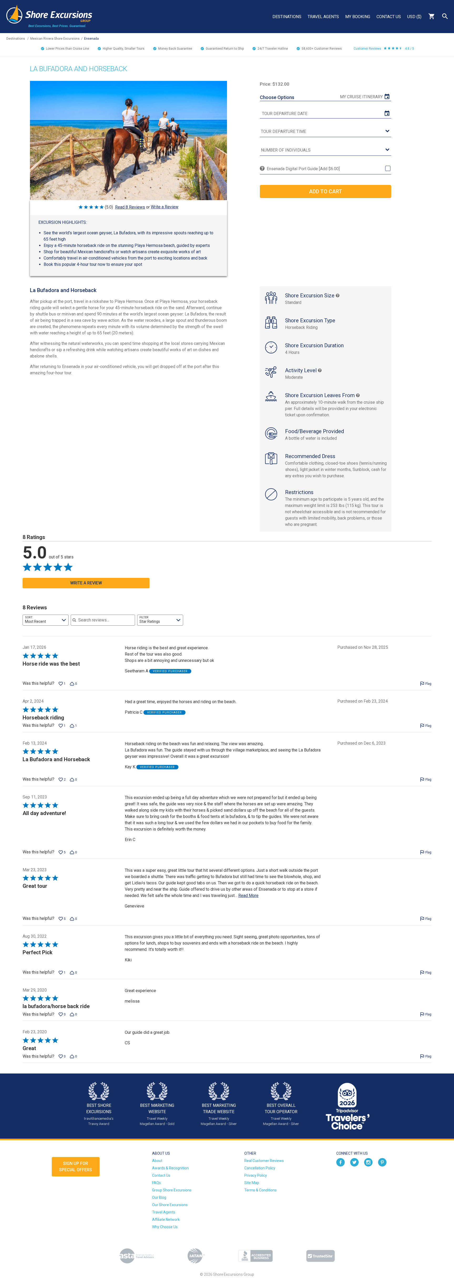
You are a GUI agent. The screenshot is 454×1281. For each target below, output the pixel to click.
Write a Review (164, 206)
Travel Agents (323, 16)
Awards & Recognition (170, 1168)
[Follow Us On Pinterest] (382, 1162)
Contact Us (388, 16)
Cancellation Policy (259, 1168)
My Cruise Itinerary (361, 96)
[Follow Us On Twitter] (354, 1162)
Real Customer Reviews (264, 1161)
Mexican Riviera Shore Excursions (55, 38)
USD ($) (414, 16)
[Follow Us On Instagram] (368, 1162)
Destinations (286, 16)
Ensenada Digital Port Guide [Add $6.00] (303, 168)
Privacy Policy (255, 1175)
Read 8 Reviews (130, 207)
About (157, 1161)
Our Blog (159, 1197)
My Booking (357, 16)
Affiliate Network (166, 1219)
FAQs (156, 1183)
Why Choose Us (165, 1227)
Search (445, 16)
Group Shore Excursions (172, 1190)
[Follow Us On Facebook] (340, 1162)
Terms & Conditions (260, 1190)
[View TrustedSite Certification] (320, 1256)
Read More (248, 895)
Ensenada (91, 38)
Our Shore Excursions (170, 1205)
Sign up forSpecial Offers (75, 1166)
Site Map (251, 1183)
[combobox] (46, 620)
